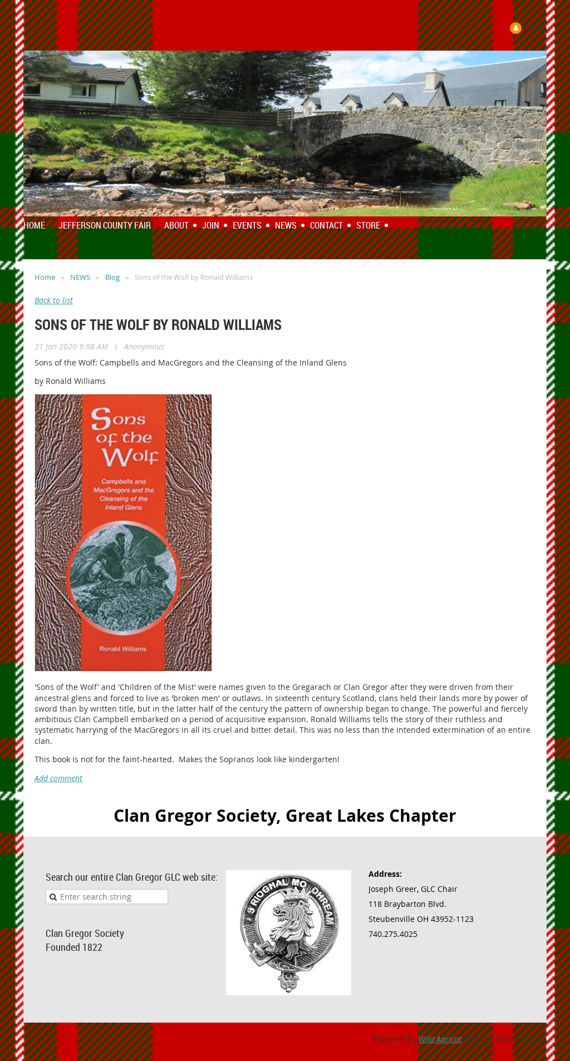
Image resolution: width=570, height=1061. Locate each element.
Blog (112, 277)
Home (45, 277)
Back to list (54, 300)
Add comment (58, 778)
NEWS (80, 277)
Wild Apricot (440, 1039)
